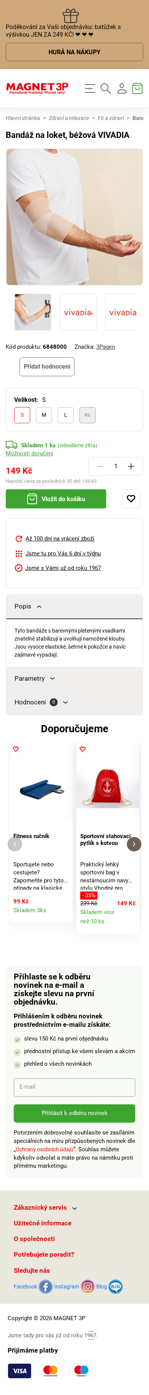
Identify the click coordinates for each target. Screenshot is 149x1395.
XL (87, 415)
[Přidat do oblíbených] (131, 498)
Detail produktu (63, 914)
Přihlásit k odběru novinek (75, 1113)
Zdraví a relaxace (69, 118)
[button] (15, 844)
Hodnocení (35, 702)
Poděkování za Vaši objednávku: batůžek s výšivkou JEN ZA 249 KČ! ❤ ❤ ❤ (63, 31)
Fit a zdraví (111, 118)
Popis (23, 606)
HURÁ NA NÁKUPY (74, 52)
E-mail (27, 1086)
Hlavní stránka (23, 118)
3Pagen (105, 346)
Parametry (30, 678)
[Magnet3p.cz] (37, 88)
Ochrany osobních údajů (44, 1149)
